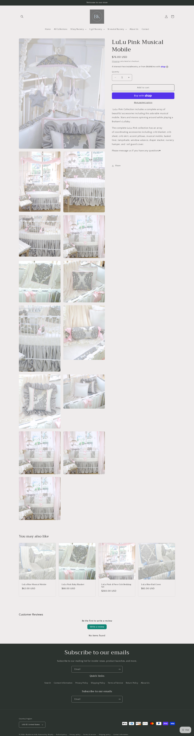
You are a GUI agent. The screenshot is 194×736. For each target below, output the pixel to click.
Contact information (120, 734)
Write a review (97, 627)
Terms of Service (115, 683)
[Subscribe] (119, 669)
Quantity (115, 72)
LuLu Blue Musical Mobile (34, 584)
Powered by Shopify (45, 734)
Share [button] (118, 166)
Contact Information (63, 683)
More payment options (143, 102)
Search (47, 683)
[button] (22, 16)
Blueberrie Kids (31, 734)
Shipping (115, 61)
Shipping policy (105, 734)
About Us (145, 683)
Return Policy (132, 683)
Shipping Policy (98, 683)
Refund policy (61, 734)
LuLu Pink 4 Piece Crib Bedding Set (116, 585)
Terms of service (89, 734)
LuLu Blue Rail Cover (151, 584)
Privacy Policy (81, 683)
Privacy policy (75, 734)
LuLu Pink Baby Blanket (73, 584)
